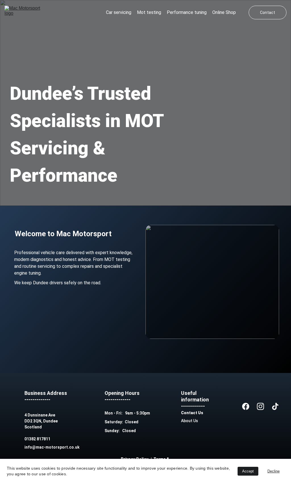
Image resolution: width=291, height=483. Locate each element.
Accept (248, 471)
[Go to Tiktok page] (275, 406)
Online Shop (224, 12)
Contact (267, 12)
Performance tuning (187, 12)
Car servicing (118, 12)
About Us (189, 420)
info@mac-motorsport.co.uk (52, 447)
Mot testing (149, 12)
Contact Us (192, 413)
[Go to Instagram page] (260, 406)
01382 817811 (37, 439)
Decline (273, 471)
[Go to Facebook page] (245, 406)
